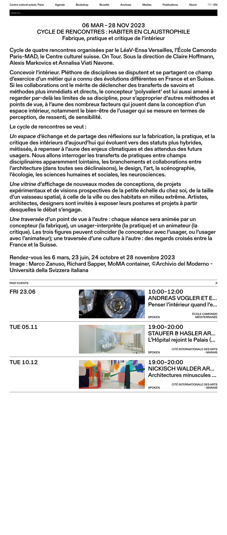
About (193, 4)
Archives (125, 4)
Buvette (104, 4)
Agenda (60, 4)
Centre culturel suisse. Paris (27, 4)
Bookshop (82, 4)
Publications (170, 4)
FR (210, 4)
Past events (19, 283)
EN (215, 4)
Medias (146, 4)
